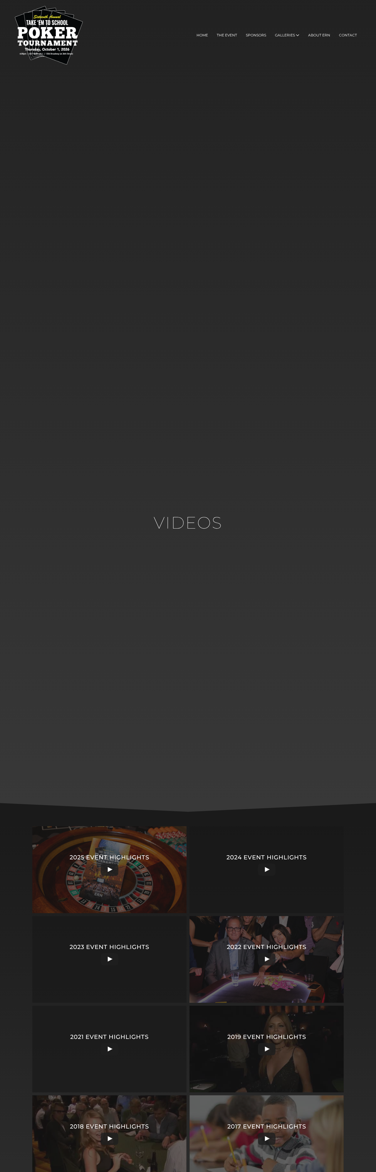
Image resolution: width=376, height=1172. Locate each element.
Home (202, 35)
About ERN (319, 35)
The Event (227, 35)
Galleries (285, 35)
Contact (348, 35)
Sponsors (256, 35)
